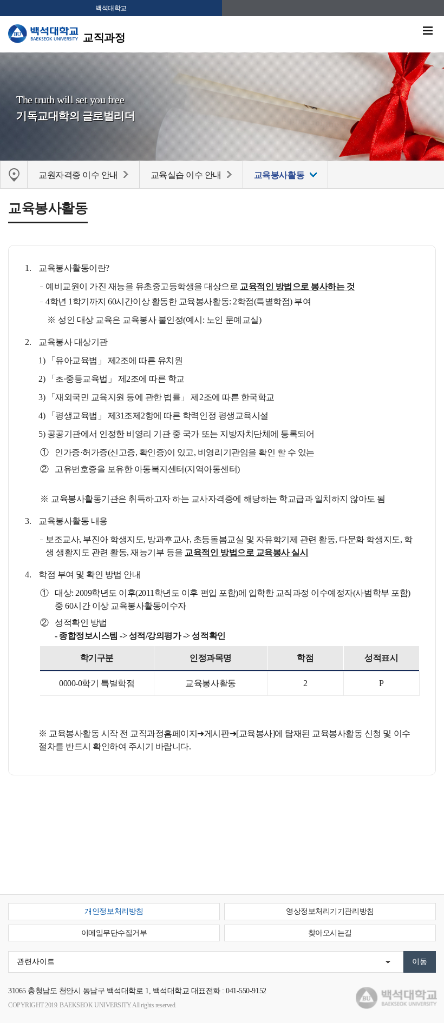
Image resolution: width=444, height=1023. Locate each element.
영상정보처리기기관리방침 (330, 911)
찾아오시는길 (330, 933)
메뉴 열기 (428, 31)
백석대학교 (111, 8)
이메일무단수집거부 (114, 933)
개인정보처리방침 (113, 911)
